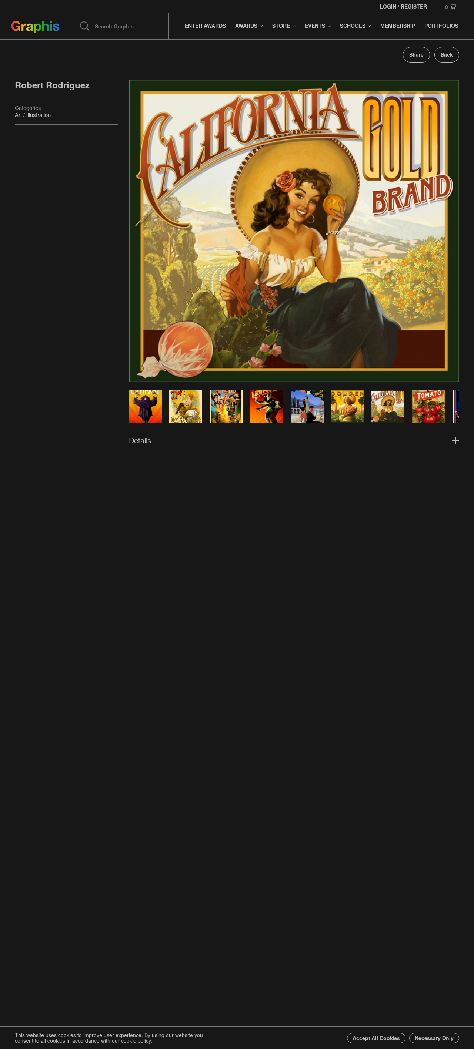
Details (140, 440)
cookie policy (136, 1040)
